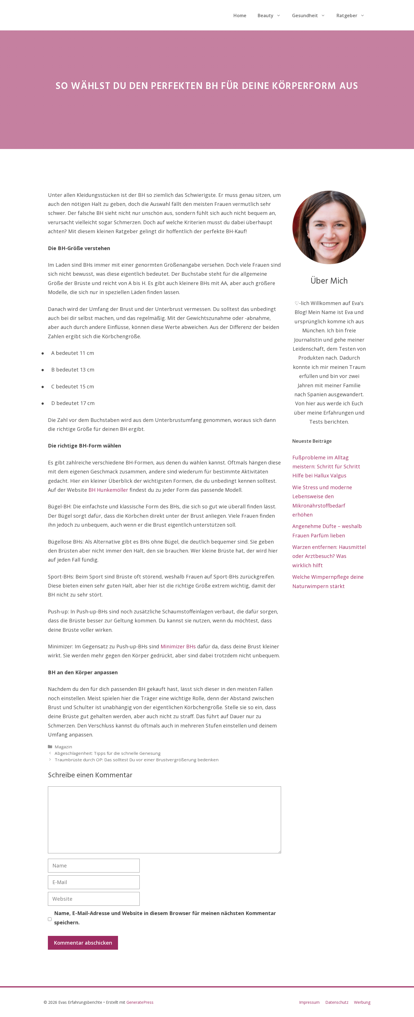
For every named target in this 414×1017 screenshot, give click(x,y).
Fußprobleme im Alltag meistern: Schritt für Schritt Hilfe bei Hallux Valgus (326, 466)
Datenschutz (336, 1002)
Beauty (265, 15)
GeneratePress (139, 1002)
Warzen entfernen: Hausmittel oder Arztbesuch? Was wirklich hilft (329, 556)
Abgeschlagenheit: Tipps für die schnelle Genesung (108, 753)
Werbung (362, 1002)
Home (239, 15)
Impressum (309, 1002)
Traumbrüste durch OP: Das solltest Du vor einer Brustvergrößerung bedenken (137, 759)
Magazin (63, 746)
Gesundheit (305, 15)
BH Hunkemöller (108, 489)
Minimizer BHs (178, 646)
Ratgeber (347, 15)
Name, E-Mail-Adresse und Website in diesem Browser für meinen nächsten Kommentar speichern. (165, 917)
